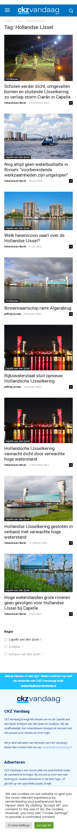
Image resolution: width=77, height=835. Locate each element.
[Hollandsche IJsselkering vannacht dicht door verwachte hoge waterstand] (38, 420)
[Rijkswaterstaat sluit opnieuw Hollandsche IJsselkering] (38, 347)
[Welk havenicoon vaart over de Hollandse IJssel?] (38, 211)
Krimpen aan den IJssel (24, 654)
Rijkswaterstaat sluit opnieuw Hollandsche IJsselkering (33, 378)
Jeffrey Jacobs (12, 313)
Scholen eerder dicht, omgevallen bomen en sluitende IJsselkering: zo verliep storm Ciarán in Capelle (37, 92)
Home (8, 21)
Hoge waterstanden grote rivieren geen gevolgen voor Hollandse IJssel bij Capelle (37, 603)
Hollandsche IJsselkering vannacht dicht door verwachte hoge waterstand (34, 454)
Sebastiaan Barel (15, 102)
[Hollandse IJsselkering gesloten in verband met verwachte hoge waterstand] (38, 498)
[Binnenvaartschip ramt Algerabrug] (38, 280)
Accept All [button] (44, 825)
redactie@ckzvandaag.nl (57, 747)
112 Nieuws (12, 79)
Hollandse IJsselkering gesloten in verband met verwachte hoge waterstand (38, 532)
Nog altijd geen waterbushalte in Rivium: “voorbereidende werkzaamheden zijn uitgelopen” (36, 170)
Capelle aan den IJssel (18, 157)
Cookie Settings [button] (19, 825)
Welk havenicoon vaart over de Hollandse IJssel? (34, 238)
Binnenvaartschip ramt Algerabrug (37, 308)
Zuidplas (14, 647)
